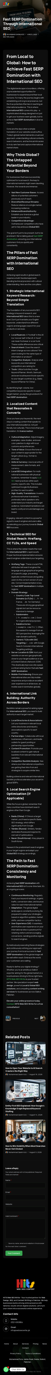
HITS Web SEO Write (33, 1371)
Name (8, 1180)
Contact (11, 1004)
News (44, 1344)
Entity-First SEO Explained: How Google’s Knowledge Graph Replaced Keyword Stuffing (24, 1108)
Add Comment (12, 1216)
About (15, 1344)
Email (8, 1192)
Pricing (35, 1344)
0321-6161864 (17, 1322)
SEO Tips (6, 37)
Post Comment (14, 1253)
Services (25, 1344)
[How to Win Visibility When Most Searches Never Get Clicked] (25, 1131)
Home (6, 1344)
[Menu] (47, 4)
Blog (12, 37)
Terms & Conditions (33, 1353)
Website (8, 1204)
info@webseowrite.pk (20, 1330)
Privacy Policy (15, 1353)
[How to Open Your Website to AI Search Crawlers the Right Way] (25, 1053)
